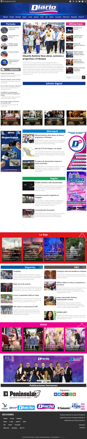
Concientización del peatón (45, 210)
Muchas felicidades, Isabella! (53, 346)
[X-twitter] (73, 1)
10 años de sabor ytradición (10, 346)
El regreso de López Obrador (7, 73)
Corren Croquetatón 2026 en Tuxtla (26, 295)
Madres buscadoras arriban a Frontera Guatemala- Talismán (79, 53)
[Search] (83, 77)
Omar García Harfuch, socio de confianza (11, 79)
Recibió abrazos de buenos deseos (31, 346)
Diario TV (81, 17)
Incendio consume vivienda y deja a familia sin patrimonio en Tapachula (32, 254)
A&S (46, 17)
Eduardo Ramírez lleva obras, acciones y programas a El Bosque (43, 57)
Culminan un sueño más (74, 346)
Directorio (82, 425)
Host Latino (62, 437)
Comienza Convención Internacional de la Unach (13, 61)
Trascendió (58, 17)
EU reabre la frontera (13, 52)
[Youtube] (79, 1)
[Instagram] (76, 1)
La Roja (30, 17)
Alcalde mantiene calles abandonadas (49, 182)
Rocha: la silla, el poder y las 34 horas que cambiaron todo (10, 102)
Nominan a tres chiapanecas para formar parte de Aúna (79, 61)
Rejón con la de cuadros (21, 284)
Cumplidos (17, 271)
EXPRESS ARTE (62, 312)
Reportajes (74, 17)
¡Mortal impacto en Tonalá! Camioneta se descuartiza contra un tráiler (75, 254)
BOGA (42, 17)
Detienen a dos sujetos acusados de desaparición (79, 69)
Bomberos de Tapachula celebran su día (79, 45)
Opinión (51, 17)
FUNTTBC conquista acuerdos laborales (13, 44)
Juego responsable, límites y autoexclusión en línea (67, 298)
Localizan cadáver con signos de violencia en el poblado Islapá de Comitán (52, 253)
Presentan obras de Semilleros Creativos (71, 271)
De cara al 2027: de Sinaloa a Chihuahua (11, 86)
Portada (11, 17)
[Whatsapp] (85, 1)
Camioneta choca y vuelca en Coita (78, 36)
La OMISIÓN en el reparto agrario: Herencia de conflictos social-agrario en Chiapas (10, 94)
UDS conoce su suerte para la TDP (25, 307)
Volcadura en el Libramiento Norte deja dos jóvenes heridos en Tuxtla (10, 254)
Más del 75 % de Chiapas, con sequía (48, 148)
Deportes (36, 17)
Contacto (82, 427)
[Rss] (74, 394)
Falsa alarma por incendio (78, 28)
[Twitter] (59, 394)
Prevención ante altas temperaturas (13, 28)
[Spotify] (82, 1)
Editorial (5, 17)
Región (24, 17)
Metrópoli (18, 17)
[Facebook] (70, 1)
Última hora (66, 17)
